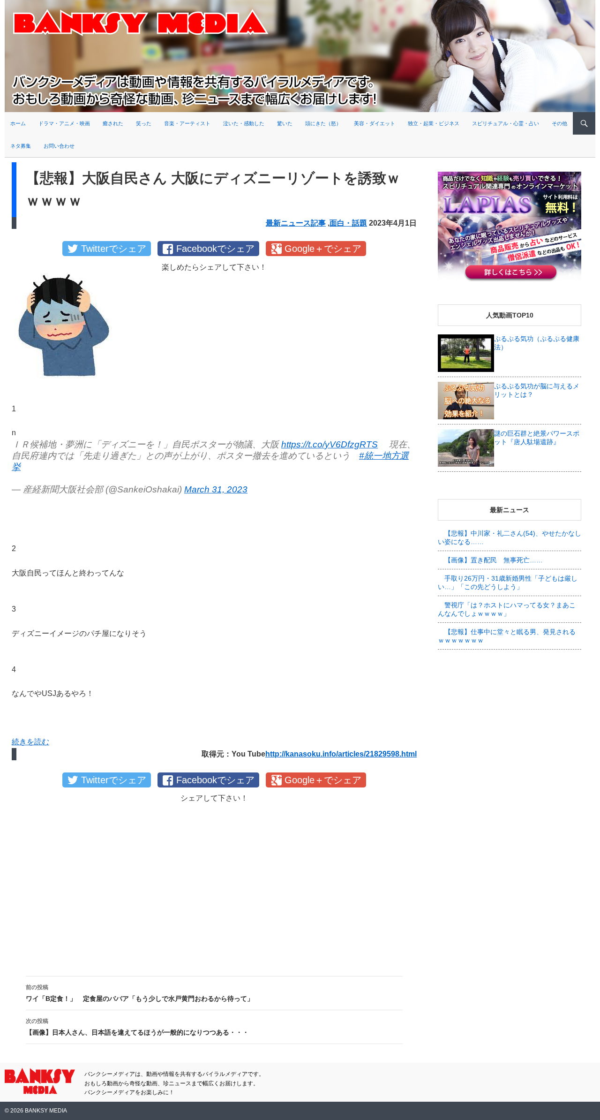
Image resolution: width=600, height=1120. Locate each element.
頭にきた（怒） (323, 123)
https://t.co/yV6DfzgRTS (329, 444)
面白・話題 (348, 223)
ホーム (18, 123)
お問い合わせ (59, 146)
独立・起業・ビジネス (433, 123)
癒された (113, 123)
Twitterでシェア (113, 248)
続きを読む (30, 742)
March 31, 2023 (216, 489)
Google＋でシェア (323, 248)
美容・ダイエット (374, 123)
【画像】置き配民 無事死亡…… (493, 560)
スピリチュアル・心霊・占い (505, 123)
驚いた (284, 123)
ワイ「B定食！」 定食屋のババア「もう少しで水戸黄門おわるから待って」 (140, 993)
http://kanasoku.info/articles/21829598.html (341, 754)
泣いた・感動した (243, 123)
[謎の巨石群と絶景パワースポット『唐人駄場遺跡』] (466, 447)
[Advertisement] (214, 881)
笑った (143, 123)
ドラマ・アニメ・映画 (64, 123)
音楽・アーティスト (187, 123)
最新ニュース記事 (296, 223)
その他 (559, 123)
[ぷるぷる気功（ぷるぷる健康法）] (466, 352)
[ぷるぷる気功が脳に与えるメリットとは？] (466, 400)
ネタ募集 (20, 146)
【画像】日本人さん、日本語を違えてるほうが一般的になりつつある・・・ (137, 1027)
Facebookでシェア (215, 248)
